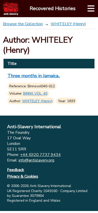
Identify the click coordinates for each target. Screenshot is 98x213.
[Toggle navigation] (91, 9)
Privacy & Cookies (22, 176)
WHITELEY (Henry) (68, 24)
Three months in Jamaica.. (34, 76)
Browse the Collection (23, 24)
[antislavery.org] (10, 8)
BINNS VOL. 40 (35, 93)
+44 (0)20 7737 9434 (40, 154)
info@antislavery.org (36, 160)
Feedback (15, 170)
